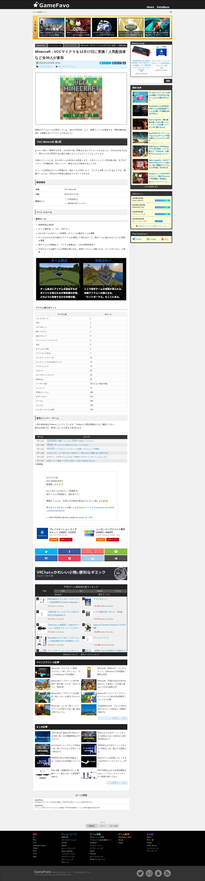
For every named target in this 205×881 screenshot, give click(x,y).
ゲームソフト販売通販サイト (101, 840)
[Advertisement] (151, 287)
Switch (99, 591)
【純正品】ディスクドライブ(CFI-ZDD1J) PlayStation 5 (63, 613)
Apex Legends (67, 851)
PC (59, 66)
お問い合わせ (152, 846)
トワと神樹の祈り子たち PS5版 (107, 612)
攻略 (166, 200)
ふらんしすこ (102, 457)
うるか (78, 461)
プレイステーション (69, 840)
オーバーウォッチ (68, 848)
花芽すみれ (103, 453)
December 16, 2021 (84, 517)
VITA (35, 854)
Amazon (54, 540)
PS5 (44, 591)
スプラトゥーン (96, 846)
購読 (166, 239)
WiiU (35, 857)
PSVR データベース (97, 859)
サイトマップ (152, 851)
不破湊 (96, 449)
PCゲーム (65, 862)
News (150, 7)
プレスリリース (153, 848)
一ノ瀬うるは (83, 453)
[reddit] (92, 558)
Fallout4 (93, 854)
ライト (102, 826)
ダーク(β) (113, 826)
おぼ (72, 461)
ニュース (159, 200)
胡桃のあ (94, 453)
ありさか (66, 453)
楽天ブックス (66, 540)
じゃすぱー (84, 445)
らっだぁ (67, 441)
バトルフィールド (68, 854)
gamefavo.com (49, 875)
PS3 (34, 851)
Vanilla (76, 457)
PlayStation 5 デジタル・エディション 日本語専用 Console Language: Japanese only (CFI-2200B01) (63, 601)
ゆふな (92, 461)
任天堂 (64, 843)
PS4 (63, 591)
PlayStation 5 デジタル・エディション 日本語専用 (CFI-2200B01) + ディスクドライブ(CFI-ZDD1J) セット (64, 640)
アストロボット (100, 599)
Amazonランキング (70, 654)
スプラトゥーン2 (67, 857)
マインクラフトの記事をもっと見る (113, 718)
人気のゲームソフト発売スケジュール (152, 226)
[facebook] (69, 551)
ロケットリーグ (67, 859)
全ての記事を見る (151, 187)
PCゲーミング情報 (97, 837)
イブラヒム (60, 449)
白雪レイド (51, 461)
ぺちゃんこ (87, 449)
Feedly (153, 239)
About (149, 837)
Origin (120, 843)
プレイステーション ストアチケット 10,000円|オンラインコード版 (161, 63)
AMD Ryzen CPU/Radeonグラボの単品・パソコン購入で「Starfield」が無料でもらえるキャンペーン (159, 151)
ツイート (106, 63)
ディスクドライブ (101, 638)
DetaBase (163, 7)
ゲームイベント (69, 66)
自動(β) (91, 826)
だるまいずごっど (54, 453)
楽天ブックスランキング (90, 654)
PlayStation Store (125, 837)
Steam (63, 846)
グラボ (118, 591)
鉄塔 (79, 449)
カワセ (83, 457)
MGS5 (92, 851)
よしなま (68, 457)
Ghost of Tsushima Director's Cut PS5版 (109, 626)
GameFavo (42, 872)
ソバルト (91, 457)
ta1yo (81, 441)
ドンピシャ (71, 449)
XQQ (67, 445)
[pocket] (69, 558)
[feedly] (115, 551)
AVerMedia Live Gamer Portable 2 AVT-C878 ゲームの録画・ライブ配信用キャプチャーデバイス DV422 (141, 65)
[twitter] (46, 551)
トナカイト (89, 441)
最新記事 (64, 837)
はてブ (117, 63)
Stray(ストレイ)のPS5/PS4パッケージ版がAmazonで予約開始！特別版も (159, 176)
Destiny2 (93, 843)
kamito (85, 461)
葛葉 (60, 441)
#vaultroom (99, 507)
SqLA (74, 453)
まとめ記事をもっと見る (117, 783)
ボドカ (61, 445)
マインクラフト (46, 66)
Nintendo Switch (39, 846)
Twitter (139, 239)
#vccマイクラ (87, 507)
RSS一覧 (150, 840)
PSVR (35, 848)
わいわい (74, 445)
